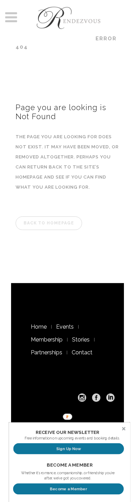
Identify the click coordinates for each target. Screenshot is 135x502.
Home (39, 326)
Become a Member (68, 489)
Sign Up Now (68, 448)
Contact (82, 352)
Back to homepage (49, 223)
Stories (81, 339)
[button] (67, 432)
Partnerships (46, 352)
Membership (47, 339)
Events (65, 326)
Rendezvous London (51, 38)
